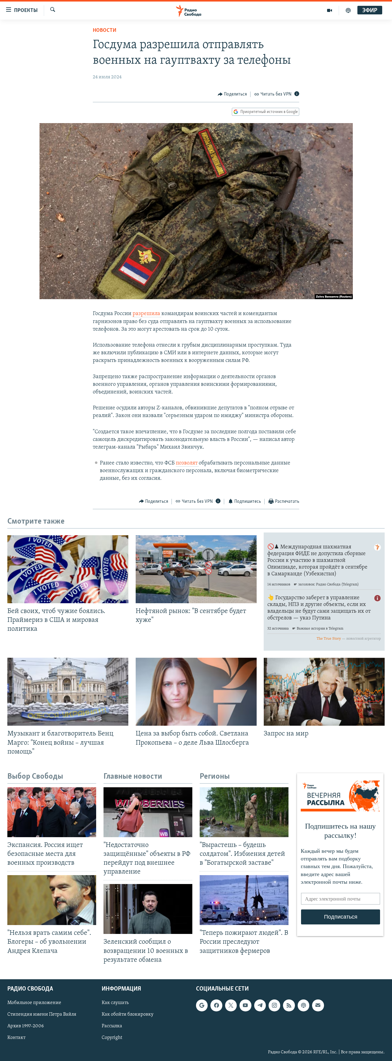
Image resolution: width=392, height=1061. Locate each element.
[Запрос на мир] (324, 692)
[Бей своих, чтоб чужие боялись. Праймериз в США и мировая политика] (67, 569)
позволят (187, 463)
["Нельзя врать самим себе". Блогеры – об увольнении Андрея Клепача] (51, 900)
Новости (104, 30)
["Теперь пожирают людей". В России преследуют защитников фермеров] (244, 900)
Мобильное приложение (34, 1002)
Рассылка (112, 1026)
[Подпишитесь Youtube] (245, 1005)
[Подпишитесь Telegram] (260, 1005)
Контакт (16, 1037)
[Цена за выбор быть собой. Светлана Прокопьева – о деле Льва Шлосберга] (196, 692)
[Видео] (329, 10)
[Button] (232, 94)
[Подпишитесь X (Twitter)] (231, 1005)
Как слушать (115, 1002)
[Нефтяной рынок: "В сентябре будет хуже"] (196, 569)
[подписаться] (318, 1005)
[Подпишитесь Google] (202, 1005)
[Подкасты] (303, 1005)
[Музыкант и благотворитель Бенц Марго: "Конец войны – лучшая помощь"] (67, 692)
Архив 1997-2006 (25, 1026)
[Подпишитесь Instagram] (274, 1005)
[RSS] (289, 1005)
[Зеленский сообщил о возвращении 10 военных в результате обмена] (148, 909)
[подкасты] (348, 10)
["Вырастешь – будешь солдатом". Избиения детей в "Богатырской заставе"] (244, 812)
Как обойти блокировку (127, 1014)
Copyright (112, 1037)
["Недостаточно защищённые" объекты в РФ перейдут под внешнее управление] (148, 812)
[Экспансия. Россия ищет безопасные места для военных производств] (51, 812)
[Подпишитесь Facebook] (216, 1005)
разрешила (147, 314)
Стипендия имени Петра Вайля (41, 1014)
